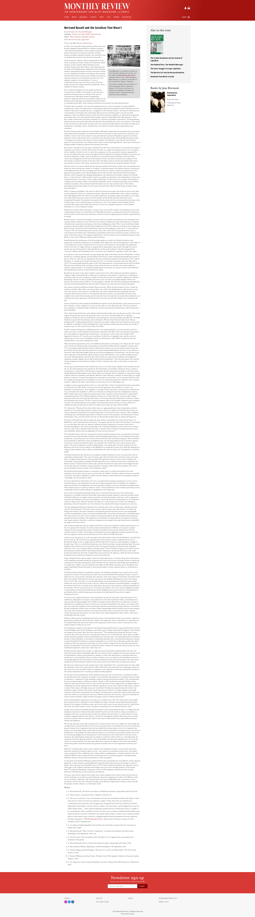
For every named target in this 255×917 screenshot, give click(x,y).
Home (66, 17)
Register (99, 898)
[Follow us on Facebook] (72, 901)
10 (100, 765)
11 (69, 769)
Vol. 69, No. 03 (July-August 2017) (79, 40)
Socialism (92, 37)
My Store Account (102, 902)
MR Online (126, 17)
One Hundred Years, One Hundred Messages (167, 64)
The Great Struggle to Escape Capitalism (166, 68)
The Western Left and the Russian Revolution (167, 72)
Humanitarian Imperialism (172, 94)
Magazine (83, 17)
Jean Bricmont (70, 32)
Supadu (131, 914)
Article (85, 43)
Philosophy (85, 37)
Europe (74, 34)
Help (109, 17)
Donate (116, 17)
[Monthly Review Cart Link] (189, 8)
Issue (90, 43)
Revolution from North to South (162, 76)
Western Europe (96, 34)
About (74, 17)
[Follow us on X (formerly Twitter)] (69, 901)
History (72, 37)
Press (102, 17)
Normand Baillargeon (85, 32)
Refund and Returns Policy (168, 898)
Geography (67, 34)
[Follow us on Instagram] (65, 901)
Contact (93, 17)
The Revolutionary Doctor (93, 819)
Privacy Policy (164, 902)
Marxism (78, 37)
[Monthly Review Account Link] (185, 8)
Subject (66, 37)
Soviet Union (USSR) (83, 34)
